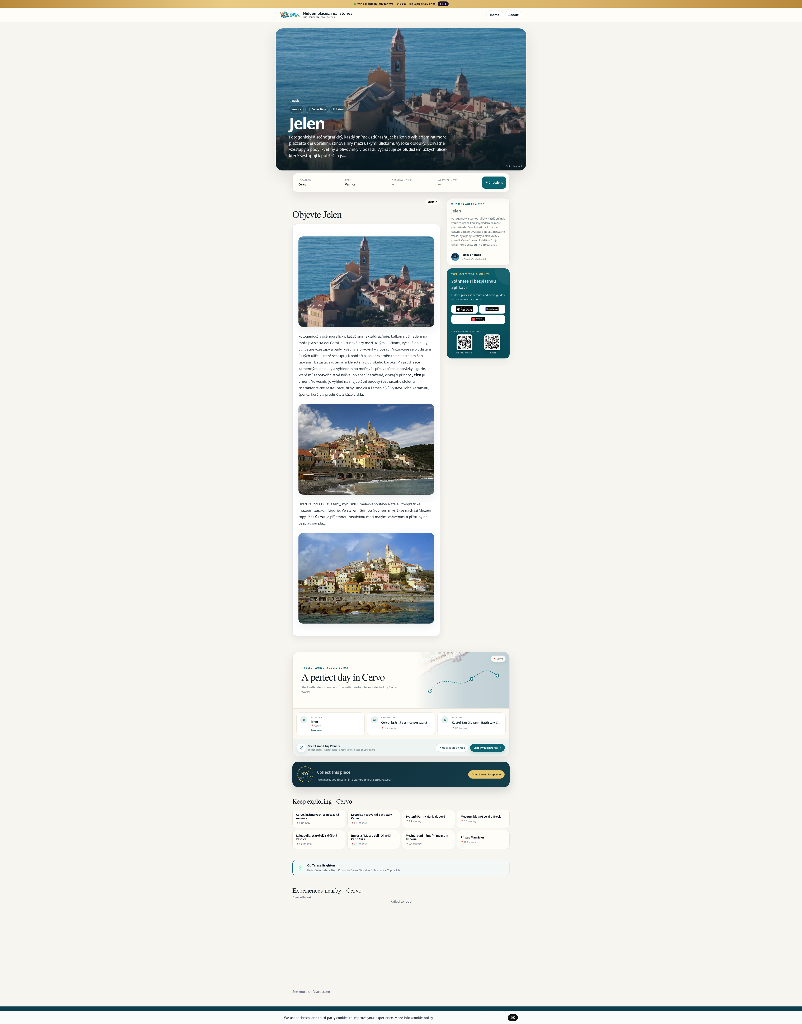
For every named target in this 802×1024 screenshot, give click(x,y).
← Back (294, 101)
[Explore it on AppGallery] (478, 319)
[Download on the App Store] (464, 309)
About (513, 15)
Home (495, 15)
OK (513, 1017)
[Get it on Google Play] (492, 309)
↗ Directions (494, 182)
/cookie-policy (422, 1017)
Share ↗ (432, 201)
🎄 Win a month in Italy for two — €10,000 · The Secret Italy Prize (399, 4)
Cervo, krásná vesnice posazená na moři (410, 722)
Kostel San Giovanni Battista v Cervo (478, 722)
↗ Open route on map (452, 747)
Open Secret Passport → (486, 774)
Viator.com (321, 991)
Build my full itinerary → (487, 747)
